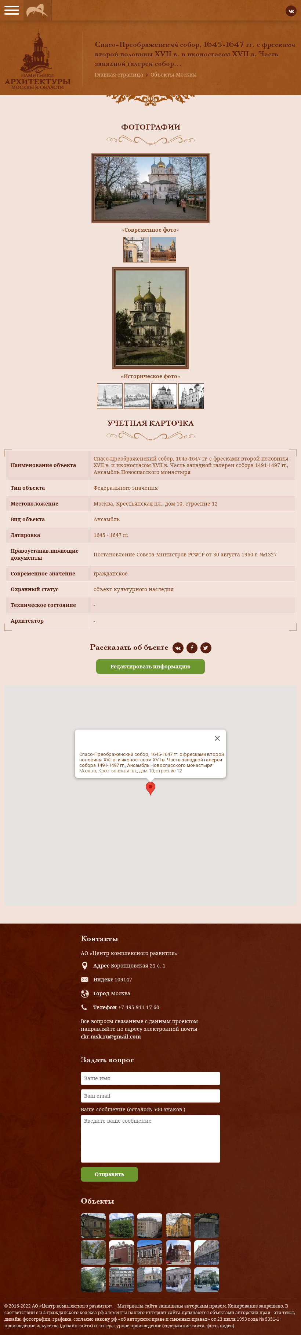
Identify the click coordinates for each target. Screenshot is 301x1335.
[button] (150, 788)
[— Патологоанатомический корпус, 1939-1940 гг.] (121, 1252)
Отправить (109, 1174)
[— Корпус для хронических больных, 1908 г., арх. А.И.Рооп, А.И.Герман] (149, 1225)
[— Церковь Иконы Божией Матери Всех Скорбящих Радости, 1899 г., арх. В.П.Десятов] (178, 1252)
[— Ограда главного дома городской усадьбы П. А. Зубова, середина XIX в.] (206, 1225)
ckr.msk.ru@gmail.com (111, 1036)
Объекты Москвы (173, 74)
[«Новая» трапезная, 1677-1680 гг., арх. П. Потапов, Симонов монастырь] (178, 1279)
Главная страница (119, 74)
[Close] (217, 738)
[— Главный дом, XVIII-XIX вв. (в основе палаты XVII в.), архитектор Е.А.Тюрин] (93, 1225)
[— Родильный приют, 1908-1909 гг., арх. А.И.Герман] (149, 1252)
